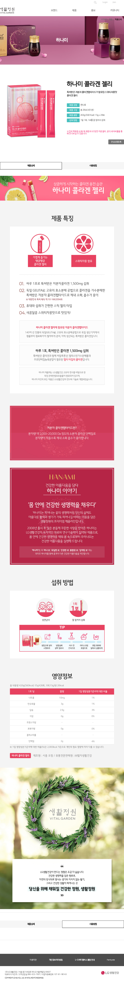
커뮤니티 (114, 10)
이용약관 (33, 960)
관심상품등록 (116, 142)
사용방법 (93, 165)
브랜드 (54, 10)
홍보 (93, 10)
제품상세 (31, 165)
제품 (74, 10)
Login (105, 2)
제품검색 (95, 2)
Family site (111, 960)
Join (114, 2)
